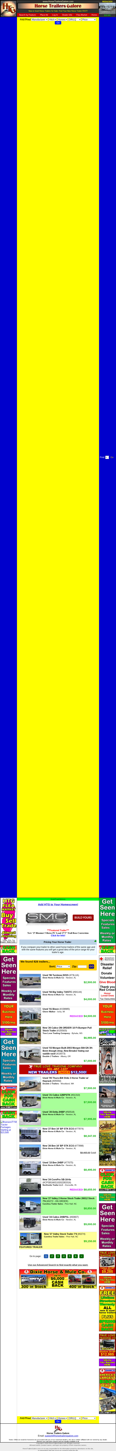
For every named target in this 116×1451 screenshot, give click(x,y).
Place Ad (44, 15)
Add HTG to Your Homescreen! (58, 904)
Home (94, 15)
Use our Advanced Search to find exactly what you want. (58, 1265)
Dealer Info (67, 15)
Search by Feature (27, 15)
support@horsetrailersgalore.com (61, 1436)
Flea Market (81, 15)
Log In (55, 15)
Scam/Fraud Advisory (58, 899)
